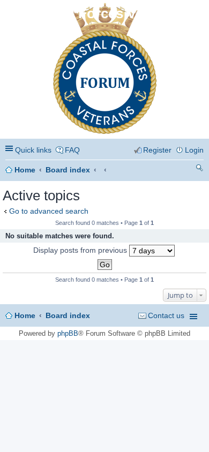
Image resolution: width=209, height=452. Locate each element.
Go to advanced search (48, 211)
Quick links (33, 150)
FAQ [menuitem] (72, 150)
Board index (68, 169)
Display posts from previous (81, 250)
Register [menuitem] (157, 150)
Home (24, 169)
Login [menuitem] (194, 150)
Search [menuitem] (199, 169)
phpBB (67, 333)
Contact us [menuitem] (166, 315)
